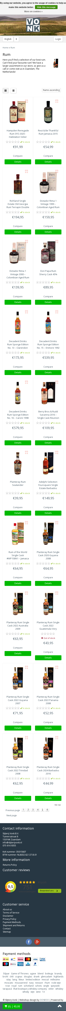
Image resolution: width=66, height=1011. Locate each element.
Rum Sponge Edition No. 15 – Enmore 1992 (48, 344)
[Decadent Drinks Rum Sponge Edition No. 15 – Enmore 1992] (48, 322)
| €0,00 (14, 1006)
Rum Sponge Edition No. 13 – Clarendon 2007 (18, 346)
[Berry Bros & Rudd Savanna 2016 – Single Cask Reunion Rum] (48, 393)
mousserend (21, 982)
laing (14, 979)
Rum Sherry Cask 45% (48, 272)
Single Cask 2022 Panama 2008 (48, 700)
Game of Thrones (20, 973)
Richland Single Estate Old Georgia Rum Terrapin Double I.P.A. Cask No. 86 (18, 205)
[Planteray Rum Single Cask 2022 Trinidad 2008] (18, 748)
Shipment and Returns (14, 925)
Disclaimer (8, 915)
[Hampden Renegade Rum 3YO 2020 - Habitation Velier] (18, 112)
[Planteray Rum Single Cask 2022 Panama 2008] (48, 678)
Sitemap (7, 931)
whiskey (59, 988)
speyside (55, 985)
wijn (32, 991)
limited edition (33, 979)
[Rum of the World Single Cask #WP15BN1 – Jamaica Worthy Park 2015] (18, 533)
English (8, 39)
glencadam (46, 976)
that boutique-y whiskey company (30, 988)
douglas (28, 976)
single (46, 985)
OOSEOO (44, 999)
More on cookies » (33, 11)
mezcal (45, 979)
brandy (58, 973)
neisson (39, 982)
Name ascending (51, 90)
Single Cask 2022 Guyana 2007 (18, 700)
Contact (7, 928)
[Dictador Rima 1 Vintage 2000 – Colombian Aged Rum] (18, 252)
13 (43, 991)
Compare (18, 155)
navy (31, 982)
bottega (49, 973)
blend (40, 973)
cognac (18, 976)
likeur (21, 979)
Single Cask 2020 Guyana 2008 (48, 555)
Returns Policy (10, 864)
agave (33, 973)
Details (17, 161)
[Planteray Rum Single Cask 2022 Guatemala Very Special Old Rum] (48, 604)
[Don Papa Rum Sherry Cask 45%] (48, 252)
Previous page (13, 810)
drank (36, 976)
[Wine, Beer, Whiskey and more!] (33, 25)
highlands (58, 976)
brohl (5, 976)
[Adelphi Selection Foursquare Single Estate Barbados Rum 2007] (48, 463)
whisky (26, 991)
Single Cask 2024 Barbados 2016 (48, 770)
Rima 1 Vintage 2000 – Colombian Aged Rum (18, 274)
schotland (29, 985)
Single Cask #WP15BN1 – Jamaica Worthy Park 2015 (18, 556)
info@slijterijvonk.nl (12, 842)
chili (12, 976)
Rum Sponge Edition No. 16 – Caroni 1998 (18, 414)
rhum (47, 982)
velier (51, 988)
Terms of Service (11, 912)
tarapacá (7, 988)
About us (7, 909)
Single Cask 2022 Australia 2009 (18, 625)
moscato (8, 982)
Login (58, 39)
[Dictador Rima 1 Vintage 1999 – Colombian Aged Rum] (48, 182)
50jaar (6, 973)
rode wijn (56, 982)
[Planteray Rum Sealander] (18, 463)
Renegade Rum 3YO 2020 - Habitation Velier (18, 133)
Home (5, 47)
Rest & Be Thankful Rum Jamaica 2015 (48, 132)
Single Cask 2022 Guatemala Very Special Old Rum (48, 627)
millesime (55, 979)
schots (38, 985)
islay (8, 979)
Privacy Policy (9, 919)
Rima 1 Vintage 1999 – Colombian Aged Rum (48, 204)
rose (7, 985)
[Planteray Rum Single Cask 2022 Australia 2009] (18, 604)
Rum (13, 47)
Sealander (18, 483)
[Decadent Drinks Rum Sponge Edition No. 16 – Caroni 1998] (18, 393)
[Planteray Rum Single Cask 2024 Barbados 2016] (48, 748)
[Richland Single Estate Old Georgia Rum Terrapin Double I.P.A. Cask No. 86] (18, 182)
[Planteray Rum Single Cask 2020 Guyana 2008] (48, 533)
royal (14, 985)
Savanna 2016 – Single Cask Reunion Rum (48, 416)
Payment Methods (12, 922)
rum (20, 985)
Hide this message (46, 7)
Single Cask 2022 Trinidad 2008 (18, 770)
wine (38, 991)
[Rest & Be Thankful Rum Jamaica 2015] (48, 112)
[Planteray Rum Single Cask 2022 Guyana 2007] (18, 678)
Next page (12, 815)
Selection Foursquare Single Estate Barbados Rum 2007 (48, 486)
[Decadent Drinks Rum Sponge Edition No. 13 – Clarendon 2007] (18, 322)
